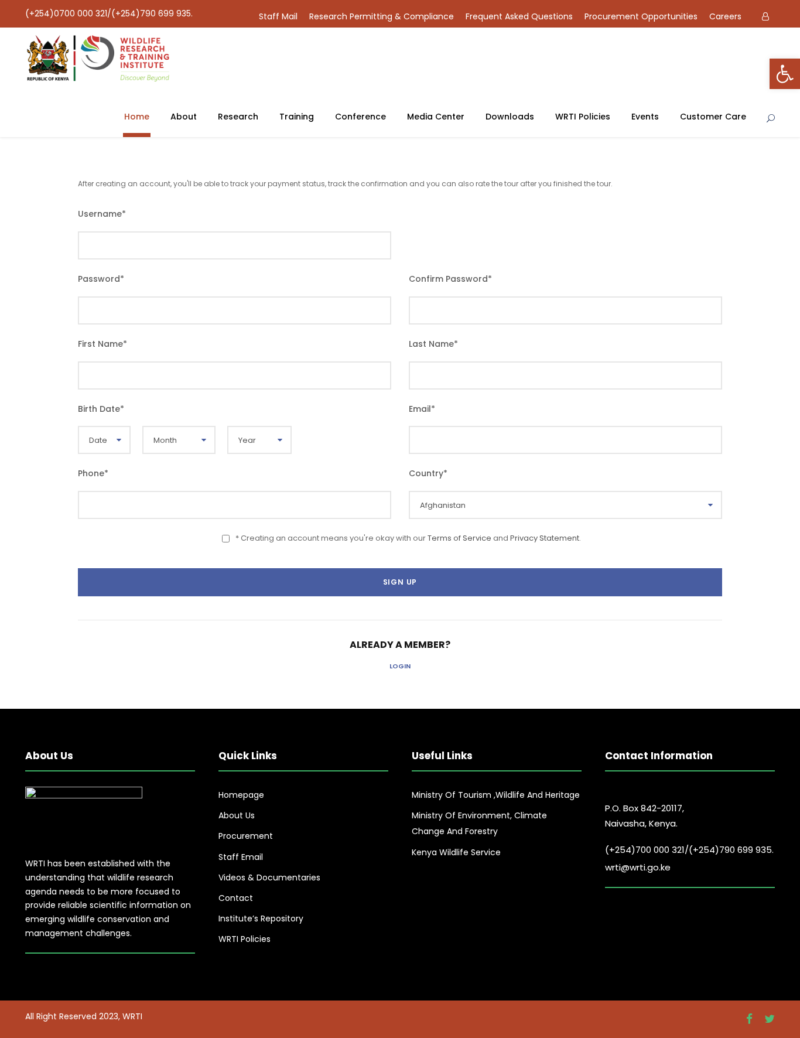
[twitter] (769, 1019)
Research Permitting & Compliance (381, 16)
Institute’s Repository (260, 918)
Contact (235, 898)
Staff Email (240, 857)
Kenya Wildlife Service (456, 852)
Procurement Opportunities (641, 16)
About (183, 116)
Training (296, 116)
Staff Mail (278, 16)
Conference (360, 116)
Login (400, 666)
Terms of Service (459, 538)
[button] (785, 74)
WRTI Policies (582, 116)
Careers (725, 16)
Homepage (241, 795)
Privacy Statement (544, 538)
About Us (236, 815)
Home (136, 116)
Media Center (435, 116)
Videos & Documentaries (269, 877)
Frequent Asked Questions (519, 16)
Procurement (245, 836)
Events (645, 116)
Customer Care (713, 116)
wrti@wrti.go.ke (638, 867)
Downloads (510, 116)
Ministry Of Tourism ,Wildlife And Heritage (496, 795)
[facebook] (749, 1019)
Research (238, 116)
